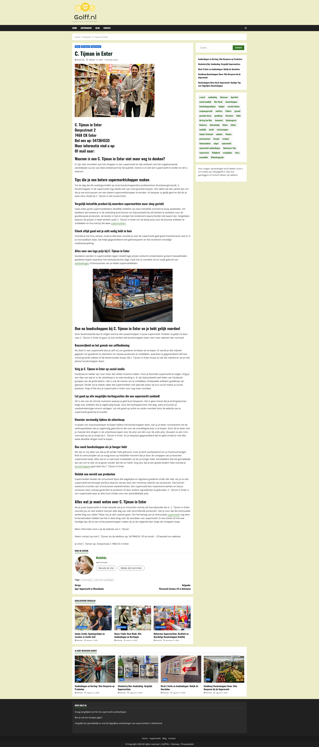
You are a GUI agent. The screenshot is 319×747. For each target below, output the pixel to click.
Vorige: (89, 586)
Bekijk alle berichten (131, 567)
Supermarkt (86, 27)
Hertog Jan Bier (205, 120)
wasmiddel (203, 157)
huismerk (219, 120)
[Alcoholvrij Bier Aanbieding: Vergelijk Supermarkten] (138, 669)
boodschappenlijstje (207, 106)
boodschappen (82, 466)
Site (173, 744)
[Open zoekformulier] (246, 28)
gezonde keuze (205, 115)
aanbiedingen (82, 263)
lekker (233, 125)
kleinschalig (214, 125)
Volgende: (175, 586)
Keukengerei (231, 120)
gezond (237, 111)
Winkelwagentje (217, 157)
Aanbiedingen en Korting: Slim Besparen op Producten (220, 59)
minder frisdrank (206, 134)
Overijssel (85, 46)
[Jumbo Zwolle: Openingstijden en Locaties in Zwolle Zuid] (93, 618)
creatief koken (233, 106)
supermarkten (118, 223)
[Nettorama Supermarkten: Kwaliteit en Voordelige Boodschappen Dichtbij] (172, 618)
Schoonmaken (205, 143)
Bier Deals (218, 101)
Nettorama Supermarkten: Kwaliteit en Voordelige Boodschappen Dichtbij (171, 635)
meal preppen (222, 129)
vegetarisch (204, 152)
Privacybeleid (187, 744)
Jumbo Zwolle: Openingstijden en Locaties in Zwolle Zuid (90, 635)
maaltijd (202, 129)
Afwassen (224, 97)
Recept (216, 138)
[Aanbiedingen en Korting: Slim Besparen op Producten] (95, 669)
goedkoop (218, 115)
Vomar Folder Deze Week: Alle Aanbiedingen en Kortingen (127, 635)
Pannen (228, 134)
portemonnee (204, 138)
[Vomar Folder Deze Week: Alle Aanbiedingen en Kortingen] (132, 618)
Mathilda (80, 60)
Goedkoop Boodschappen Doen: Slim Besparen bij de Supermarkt (220, 687)
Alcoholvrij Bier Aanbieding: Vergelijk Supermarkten (219, 64)
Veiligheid (216, 152)
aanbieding (212, 97)
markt (211, 129)
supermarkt (173, 514)
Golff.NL (165, 744)
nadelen (219, 134)
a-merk (202, 97)
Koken (225, 125)
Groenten (229, 115)
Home (74, 27)
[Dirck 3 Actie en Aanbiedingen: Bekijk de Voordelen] (181, 669)
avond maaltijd (205, 101)
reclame (225, 138)
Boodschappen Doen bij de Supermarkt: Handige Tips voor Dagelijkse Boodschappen (219, 84)
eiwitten (219, 111)
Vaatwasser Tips (229, 148)
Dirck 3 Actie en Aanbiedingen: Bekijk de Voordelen (219, 69)
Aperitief (234, 97)
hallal (238, 115)
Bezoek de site (106, 567)
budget (221, 106)
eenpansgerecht (205, 111)
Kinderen (203, 125)
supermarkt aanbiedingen (104, 580)
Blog (97, 27)
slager (216, 143)
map (177, 744)
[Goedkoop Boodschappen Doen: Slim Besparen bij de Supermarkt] (224, 669)
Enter (78, 46)
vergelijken (227, 152)
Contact (107, 27)
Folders (228, 111)
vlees (237, 152)
